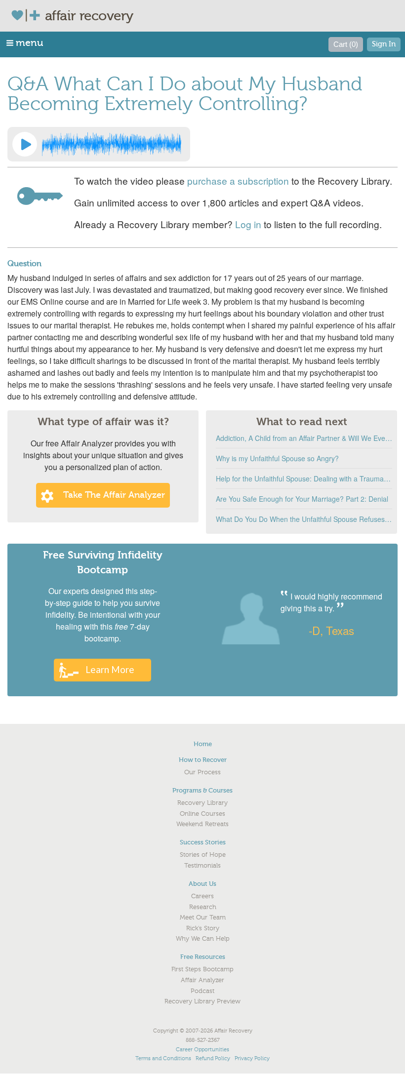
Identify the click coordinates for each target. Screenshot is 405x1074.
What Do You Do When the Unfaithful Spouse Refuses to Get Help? (304, 519)
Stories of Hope (203, 854)
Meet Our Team (203, 917)
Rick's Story (202, 928)
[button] (25, 42)
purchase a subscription (238, 180)
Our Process (202, 772)
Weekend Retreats (202, 824)
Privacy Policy (252, 1058)
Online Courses (202, 813)
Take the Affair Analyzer (114, 495)
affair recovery (89, 16)
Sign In (384, 44)
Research (202, 907)
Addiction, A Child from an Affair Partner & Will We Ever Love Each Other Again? (304, 438)
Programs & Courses (202, 790)
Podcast (202, 991)
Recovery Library (202, 802)
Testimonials (202, 865)
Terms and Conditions (163, 1058)
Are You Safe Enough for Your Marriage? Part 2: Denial (302, 499)
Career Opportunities (202, 1049)
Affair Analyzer (202, 980)
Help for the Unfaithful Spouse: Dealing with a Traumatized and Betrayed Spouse (304, 478)
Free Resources (202, 956)
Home (203, 744)
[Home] (27, 15)
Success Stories (203, 842)
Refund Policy (213, 1058)
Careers (202, 896)
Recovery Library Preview (202, 1001)
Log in (248, 224)
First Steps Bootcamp (202, 969)
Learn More (109, 669)
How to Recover (203, 759)
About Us (202, 883)
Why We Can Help (203, 938)
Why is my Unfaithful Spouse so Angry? (277, 458)
